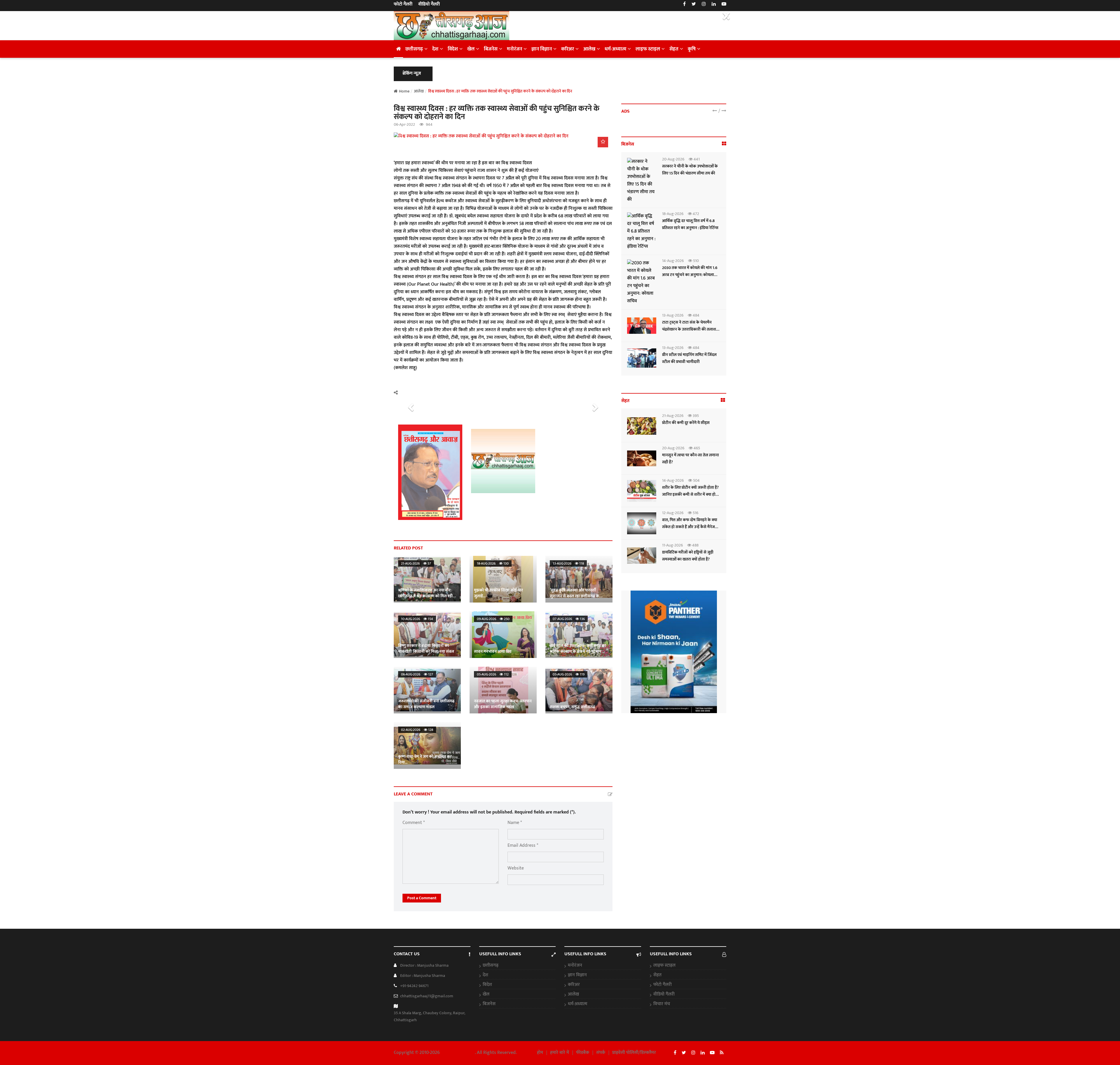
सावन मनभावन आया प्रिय (492, 651)
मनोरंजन (514, 49)
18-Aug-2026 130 (493, 563)
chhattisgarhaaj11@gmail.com (426, 996)
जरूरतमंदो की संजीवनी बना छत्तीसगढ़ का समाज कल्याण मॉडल (426, 704)
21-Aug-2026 (672, 415)
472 (695, 213)
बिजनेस (491, 49)
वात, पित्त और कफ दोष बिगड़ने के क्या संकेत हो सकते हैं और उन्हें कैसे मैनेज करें (689, 526)
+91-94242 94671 (414, 985)
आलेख (589, 49)
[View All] (724, 144)
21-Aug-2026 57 (416, 563)
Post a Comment (421, 898)
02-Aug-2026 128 (417, 730)
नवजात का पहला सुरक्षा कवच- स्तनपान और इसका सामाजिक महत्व (503, 704)
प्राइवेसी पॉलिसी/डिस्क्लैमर (634, 1052)
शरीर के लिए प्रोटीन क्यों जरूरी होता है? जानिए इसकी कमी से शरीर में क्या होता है (690, 494)
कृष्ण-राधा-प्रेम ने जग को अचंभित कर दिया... (425, 759)
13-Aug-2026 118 (568, 563)
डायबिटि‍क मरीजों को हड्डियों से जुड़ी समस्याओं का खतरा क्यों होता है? (687, 556)
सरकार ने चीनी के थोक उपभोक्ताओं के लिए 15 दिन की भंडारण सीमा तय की (690, 170)
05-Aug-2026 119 (568, 674)
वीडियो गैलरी (429, 4)
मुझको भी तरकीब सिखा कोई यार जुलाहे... (498, 593)
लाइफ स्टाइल (648, 49)
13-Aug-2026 (672, 315)
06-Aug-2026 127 (417, 674)
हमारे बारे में (559, 1052)
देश (435, 49)
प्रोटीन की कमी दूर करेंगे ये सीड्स (686, 422)
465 (696, 448)
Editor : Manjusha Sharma (422, 975)
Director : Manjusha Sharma (424, 965)
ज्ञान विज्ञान (541, 49)
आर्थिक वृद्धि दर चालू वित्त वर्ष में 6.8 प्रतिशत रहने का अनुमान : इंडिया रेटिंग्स (690, 224)
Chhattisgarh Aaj (458, 1053)
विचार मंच (661, 1004)
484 (695, 315)
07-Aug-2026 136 (569, 619)
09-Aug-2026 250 (493, 619)
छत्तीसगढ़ (414, 49)
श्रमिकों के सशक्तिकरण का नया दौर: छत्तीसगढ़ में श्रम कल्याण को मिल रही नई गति (425, 596)
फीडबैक (582, 1052)
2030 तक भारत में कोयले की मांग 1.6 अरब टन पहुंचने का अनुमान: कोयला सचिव (690, 274)
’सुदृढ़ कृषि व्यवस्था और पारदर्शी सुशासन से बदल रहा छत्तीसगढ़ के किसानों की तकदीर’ (574, 596)
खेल (471, 49)
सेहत (673, 49)
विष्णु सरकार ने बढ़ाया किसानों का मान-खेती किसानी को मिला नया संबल (426, 648)
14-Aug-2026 (673, 260)
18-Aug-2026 (672, 213)
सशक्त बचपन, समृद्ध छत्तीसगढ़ (572, 706)
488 (695, 545)
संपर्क (600, 1052)
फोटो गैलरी (403, 4)
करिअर (567, 49)
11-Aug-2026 (672, 545)
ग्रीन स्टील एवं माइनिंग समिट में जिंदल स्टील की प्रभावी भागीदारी (689, 358)
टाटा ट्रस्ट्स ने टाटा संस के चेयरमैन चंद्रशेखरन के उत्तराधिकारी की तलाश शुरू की (689, 329)
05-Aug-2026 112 (493, 674)
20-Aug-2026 (673, 159)
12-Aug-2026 (672, 512)
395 (695, 415)
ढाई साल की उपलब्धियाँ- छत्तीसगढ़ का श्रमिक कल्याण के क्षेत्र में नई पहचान (578, 648)
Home (404, 91)
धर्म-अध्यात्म (615, 49)
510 (695, 260)
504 (696, 480)
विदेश (453, 49)
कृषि (692, 49)
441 (696, 159)
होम (540, 1052)
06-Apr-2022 (404, 124)
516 (695, 512)
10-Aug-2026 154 (417, 619)
